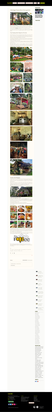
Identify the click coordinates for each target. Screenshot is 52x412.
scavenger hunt (40, 374)
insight (38, 366)
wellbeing (40, 376)
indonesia (36, 366)
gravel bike (38, 363)
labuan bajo (36, 368)
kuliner (21, 250)
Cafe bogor (19, 250)
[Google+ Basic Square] (37, 381)
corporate (39, 355)
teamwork (40, 375)
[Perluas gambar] (21, 54)
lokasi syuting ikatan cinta (24, 249)
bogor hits (13, 249)
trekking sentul (37, 376)
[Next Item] (42, 11)
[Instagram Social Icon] (14, 404)
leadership (39, 368)
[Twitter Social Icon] (11, 404)
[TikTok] (16, 404)
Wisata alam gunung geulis (18, 249)
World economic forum (37, 351)
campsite (36, 355)
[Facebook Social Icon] (9, 404)
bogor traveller (29, 249)
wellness (36, 377)
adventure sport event (37, 352)
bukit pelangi (36, 354)
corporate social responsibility (38, 357)
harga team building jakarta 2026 (39, 365)
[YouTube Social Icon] (12, 404)
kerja (42, 366)
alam (10, 249)
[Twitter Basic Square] (36, 381)
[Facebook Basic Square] (35, 381)
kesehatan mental (37, 367)
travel (42, 375)
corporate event (37, 356)
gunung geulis (11, 250)
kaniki (40, 366)
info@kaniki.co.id (12, 398)
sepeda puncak (15, 250)
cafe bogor (40, 354)
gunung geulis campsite (38, 364)
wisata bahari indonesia (40, 377)
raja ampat (36, 374)
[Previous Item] (36, 11)
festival (36, 363)
